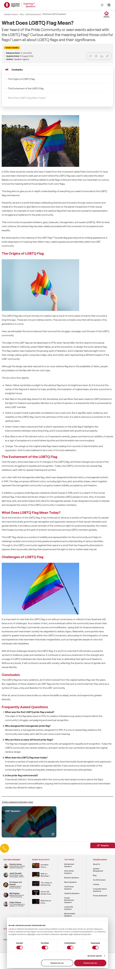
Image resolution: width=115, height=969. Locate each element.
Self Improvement (33, 14)
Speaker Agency (11, 14)
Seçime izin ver (57, 963)
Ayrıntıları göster (94, 956)
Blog (22, 14)
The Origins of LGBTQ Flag (21, 79)
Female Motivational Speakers (69, 900)
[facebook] (90, 56)
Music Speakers (70, 882)
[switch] (45, 947)
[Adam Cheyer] (5, 906)
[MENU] (109, 5)
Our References (99, 880)
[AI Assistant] (106, 14)
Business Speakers (71, 878)
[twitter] (96, 56)
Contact (96, 884)
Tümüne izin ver (90, 963)
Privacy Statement (100, 896)
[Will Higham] (5, 897)
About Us (96, 864)
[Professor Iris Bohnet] (5, 887)
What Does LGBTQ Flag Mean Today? (27, 97)
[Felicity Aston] (5, 868)
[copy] (107, 56)
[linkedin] (101, 56)
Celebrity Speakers (71, 893)
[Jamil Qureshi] (5, 877)
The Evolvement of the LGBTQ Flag (26, 88)
